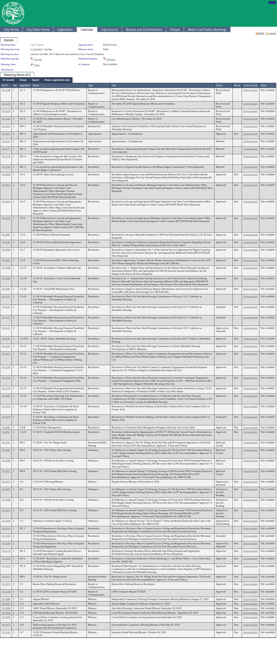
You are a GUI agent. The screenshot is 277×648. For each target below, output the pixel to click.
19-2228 (6, 111)
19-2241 (6, 338)
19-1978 (6, 584)
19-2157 (6, 481)
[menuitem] (8, 80)
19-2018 (6, 218)
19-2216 (6, 566)
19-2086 (6, 427)
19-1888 (6, 599)
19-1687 (6, 450)
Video (37, 65)
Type (90, 85)
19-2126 (6, 346)
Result (237, 85)
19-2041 (6, 260)
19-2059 (6, 617)
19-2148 (6, 90)
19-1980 (6, 249)
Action (219, 85)
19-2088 (6, 174)
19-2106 (6, 528)
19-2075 (6, 624)
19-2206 (6, 166)
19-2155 (6, 141)
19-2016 (6, 201)
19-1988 (6, 267)
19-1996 (6, 608)
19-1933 (6, 603)
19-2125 (6, 296)
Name (36, 85)
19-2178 (6, 156)
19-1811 (6, 471)
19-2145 (6, 242)
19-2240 (6, 118)
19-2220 (6, 558)
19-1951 (6, 442)
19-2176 (6, 551)
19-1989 (6, 278)
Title (114, 85)
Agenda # (25, 85)
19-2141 (6, 632)
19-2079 (6, 406)
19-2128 (6, 367)
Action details (250, 90)
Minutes (111, 59)
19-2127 (6, 353)
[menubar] (36, 80)
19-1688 (6, 460)
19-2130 (6, 388)
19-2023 (6, 126)
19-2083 (6, 288)
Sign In (272, 2)
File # (4, 85)
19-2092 (6, 395)
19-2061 (6, 432)
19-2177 (6, 148)
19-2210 (6, 103)
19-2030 (6, 612)
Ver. (15, 85)
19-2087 (6, 234)
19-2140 (6, 591)
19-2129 (6, 377)
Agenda (38, 59)
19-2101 (6, 133)
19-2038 (6, 520)
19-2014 (6, 185)
